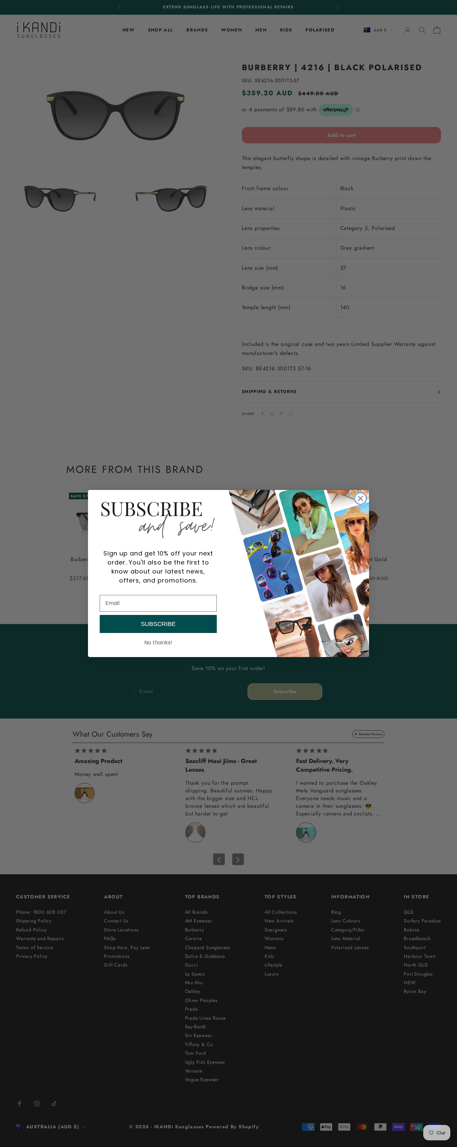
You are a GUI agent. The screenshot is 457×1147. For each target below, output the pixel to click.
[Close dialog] (360, 498)
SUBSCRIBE (158, 624)
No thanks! (158, 642)
